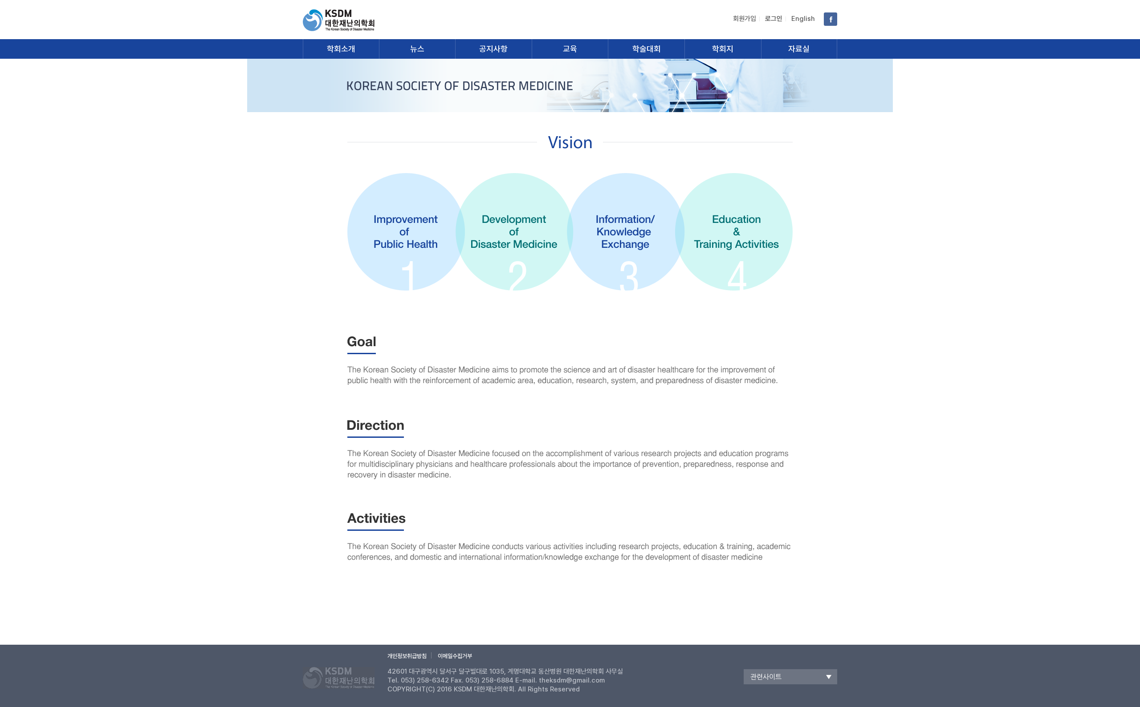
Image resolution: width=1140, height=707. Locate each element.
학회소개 (341, 48)
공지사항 (493, 48)
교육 (570, 48)
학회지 (722, 48)
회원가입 (744, 19)
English (803, 19)
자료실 (799, 48)
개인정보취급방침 (407, 656)
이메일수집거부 (455, 656)
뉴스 (417, 48)
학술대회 (646, 48)
